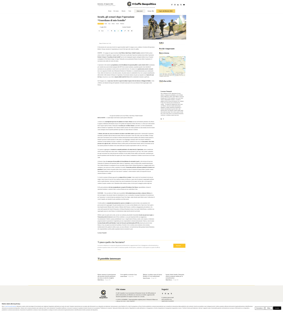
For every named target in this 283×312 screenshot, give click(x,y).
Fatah (106, 23)
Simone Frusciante (146, 278)
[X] (180, 4)
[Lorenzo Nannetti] (121, 27)
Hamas (113, 23)
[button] (151, 11)
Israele (117, 23)
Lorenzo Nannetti (126, 27)
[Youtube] (183, 4)
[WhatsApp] (118, 30)
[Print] (131, 30)
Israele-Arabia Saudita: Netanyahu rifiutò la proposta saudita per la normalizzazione (175, 276)
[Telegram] (121, 30)
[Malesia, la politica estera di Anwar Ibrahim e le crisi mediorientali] (153, 268)
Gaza (109, 23)
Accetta (277, 308)
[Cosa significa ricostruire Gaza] (130, 268)
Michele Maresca (101, 279)
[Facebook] (171, 4)
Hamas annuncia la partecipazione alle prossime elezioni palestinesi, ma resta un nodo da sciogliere (107, 276)
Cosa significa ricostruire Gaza (128, 274)
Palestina (122, 23)
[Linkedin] (177, 4)
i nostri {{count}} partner (10, 306)
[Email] (128, 30)
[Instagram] (174, 4)
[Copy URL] (124, 30)
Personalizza (259, 308)
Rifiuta (268, 308)
